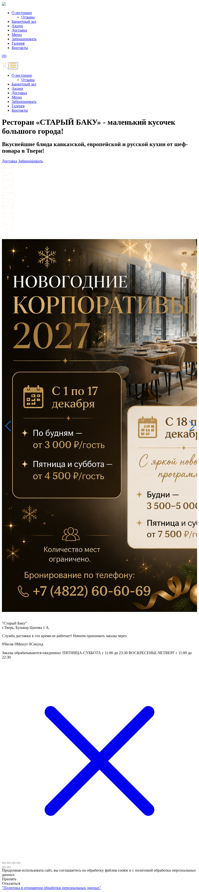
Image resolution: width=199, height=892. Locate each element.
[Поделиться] (14, 863)
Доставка (19, 30)
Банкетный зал (24, 21)
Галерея (18, 43)
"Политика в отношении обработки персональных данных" (51, 888)
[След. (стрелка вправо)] (9, 867)
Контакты (20, 48)
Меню (17, 35)
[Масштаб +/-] (4, 863)
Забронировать (24, 39)
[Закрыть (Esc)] (18, 863)
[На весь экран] (9, 863)
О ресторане (22, 13)
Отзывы (28, 17)
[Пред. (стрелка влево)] (4, 867)
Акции (17, 26)
